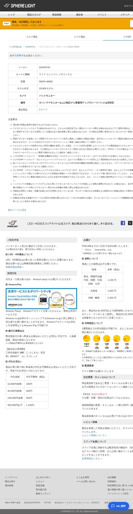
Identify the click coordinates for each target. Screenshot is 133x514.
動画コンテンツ (43, 494)
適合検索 (9, 485)
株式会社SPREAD (32, 502)
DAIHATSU (30, 47)
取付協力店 (41, 489)
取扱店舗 (40, 485)
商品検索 (56, 14)
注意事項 (18, 55)
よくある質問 (82, 477)
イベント (102, 14)
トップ (11, 14)
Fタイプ (43, 109)
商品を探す (10, 481)
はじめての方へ (43, 477)
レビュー (40, 481)
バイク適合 (79, 36)
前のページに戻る (17, 210)
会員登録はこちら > (92, 458)
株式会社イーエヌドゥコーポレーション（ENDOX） (78, 502)
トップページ (11, 477)
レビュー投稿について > (94, 435)
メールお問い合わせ (85, 481)
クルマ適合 (32, 36)
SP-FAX (47, 502)
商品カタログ (34, 14)
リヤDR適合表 (15, 47)
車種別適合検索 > (15, 267)
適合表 (79, 14)
